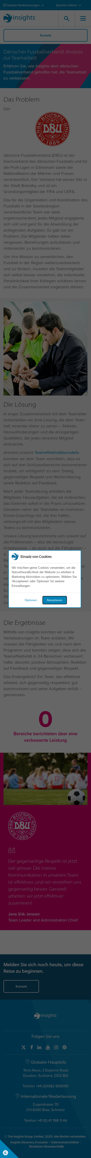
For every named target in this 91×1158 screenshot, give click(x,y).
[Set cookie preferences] (9, 1148)
